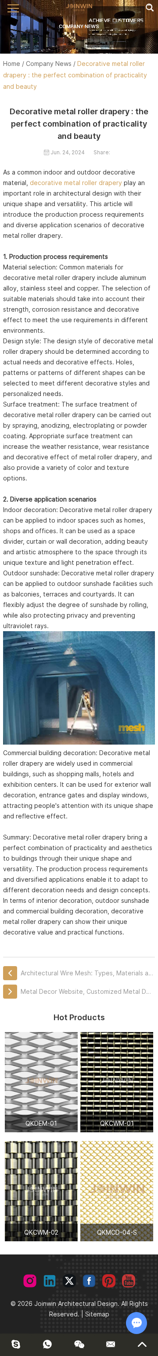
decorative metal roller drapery (76, 182)
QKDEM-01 (41, 1123)
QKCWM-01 (117, 1123)
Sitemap (97, 1314)
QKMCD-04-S (117, 1232)
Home (11, 63)
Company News (49, 63)
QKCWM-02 (41, 1232)
